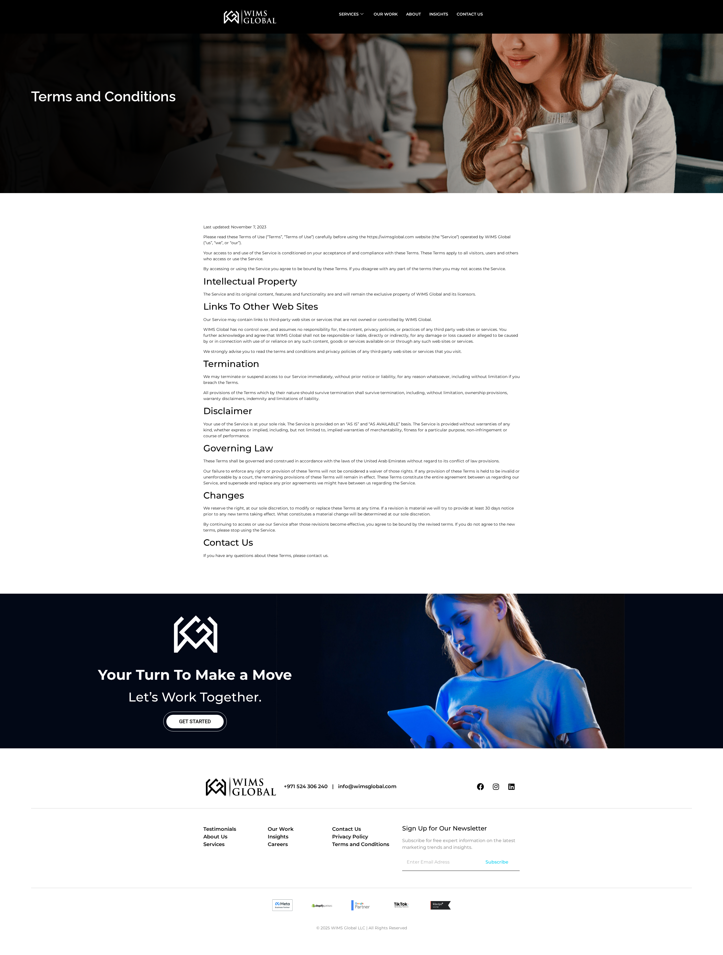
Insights (438, 14)
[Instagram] (496, 787)
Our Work (386, 14)
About (413, 14)
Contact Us (470, 14)
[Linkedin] (511, 787)
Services (349, 14)
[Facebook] (480, 787)
